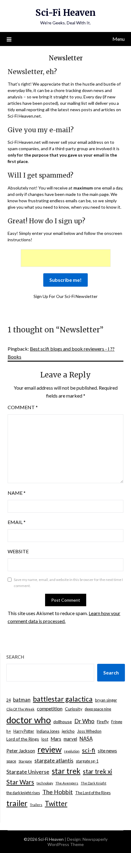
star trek (66, 770)
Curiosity (73, 708)
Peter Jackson (20, 750)
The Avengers (66, 783)
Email (17, 522)
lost (44, 739)
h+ (8, 731)
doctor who (28, 719)
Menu (118, 39)
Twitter (56, 803)
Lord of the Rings (22, 739)
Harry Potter (23, 731)
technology (45, 783)
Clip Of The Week (20, 709)
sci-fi (88, 750)
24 (8, 700)
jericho (68, 731)
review (49, 749)
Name (17, 493)
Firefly (103, 721)
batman (21, 700)
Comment (23, 407)
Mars (56, 739)
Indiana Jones (48, 731)
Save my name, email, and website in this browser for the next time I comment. (68, 582)
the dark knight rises (23, 793)
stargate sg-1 (87, 761)
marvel (70, 739)
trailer (16, 803)
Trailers (36, 805)
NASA (86, 739)
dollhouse (62, 721)
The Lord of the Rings (93, 793)
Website (18, 551)
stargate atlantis (53, 760)
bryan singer (106, 700)
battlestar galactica (63, 699)
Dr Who (84, 720)
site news (107, 750)
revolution (72, 751)
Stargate (25, 761)
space (11, 761)
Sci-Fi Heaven (65, 12)
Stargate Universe (27, 772)
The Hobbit (57, 791)
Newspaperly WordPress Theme (78, 842)
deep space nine (98, 709)
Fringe (116, 721)
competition (49, 708)
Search (15, 657)
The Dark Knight (93, 783)
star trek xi (97, 771)
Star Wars (20, 782)
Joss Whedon (89, 731)
